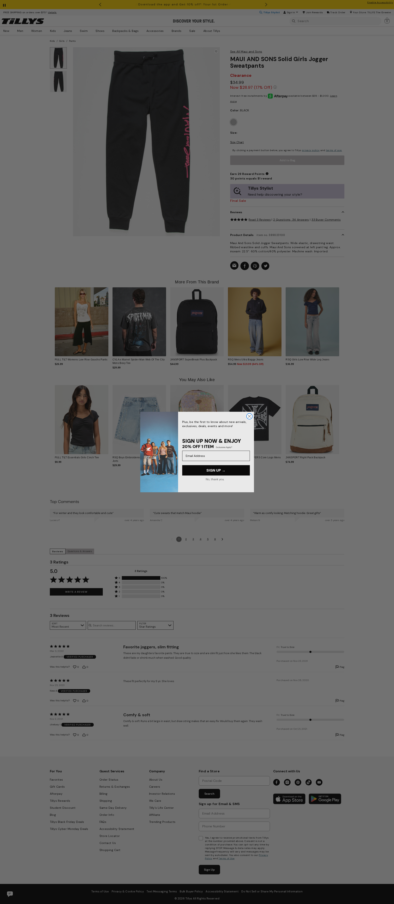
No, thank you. (215, 479)
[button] (342, 318)
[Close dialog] (249, 416)
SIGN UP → (215, 470)
